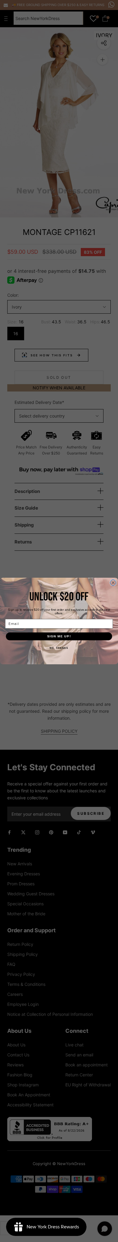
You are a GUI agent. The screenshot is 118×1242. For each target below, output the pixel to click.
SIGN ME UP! (59, 636)
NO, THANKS (59, 648)
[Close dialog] (113, 583)
